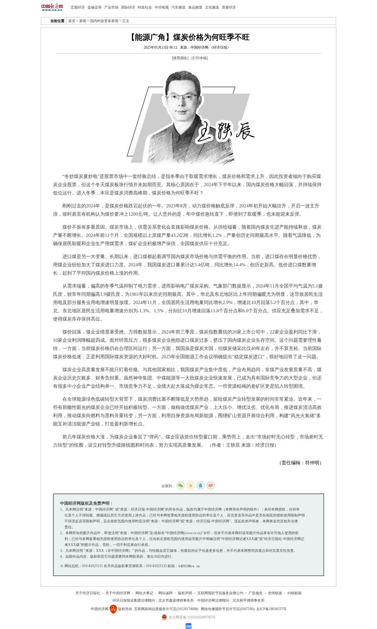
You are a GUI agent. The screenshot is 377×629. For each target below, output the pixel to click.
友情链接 (275, 593)
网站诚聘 (165, 593)
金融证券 (94, 7)
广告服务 (256, 593)
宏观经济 (78, 7)
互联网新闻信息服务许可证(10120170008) (166, 609)
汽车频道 (178, 7)
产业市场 (111, 7)
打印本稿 (200, 58)
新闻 (82, 21)
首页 (71, 21)
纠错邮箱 (294, 593)
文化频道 (212, 7)
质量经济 (229, 7)
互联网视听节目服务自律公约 (220, 593)
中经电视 (162, 7)
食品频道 (195, 7)
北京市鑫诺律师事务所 (176, 600)
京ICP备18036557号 (271, 609)
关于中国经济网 (117, 593)
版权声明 (185, 593)
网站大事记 (144, 593)
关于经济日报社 (87, 593)
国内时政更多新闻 (104, 21)
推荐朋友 (180, 58)
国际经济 (128, 7)
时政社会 (145, 7)
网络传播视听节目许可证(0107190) (227, 609)
